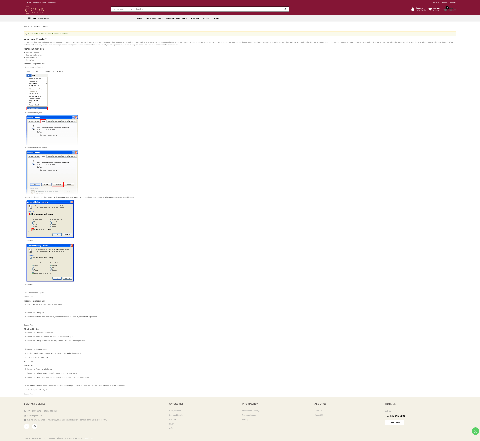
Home (26, 26)
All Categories (119, 9)
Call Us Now (395, 422)
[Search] (285, 9)
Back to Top (28, 297)
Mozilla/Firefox (32, 57)
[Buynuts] (65, 10)
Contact (453, 2)
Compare (435, 2)
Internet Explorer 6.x (34, 55)
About (444, 2)
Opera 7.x (30, 60)
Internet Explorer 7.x (34, 52)
